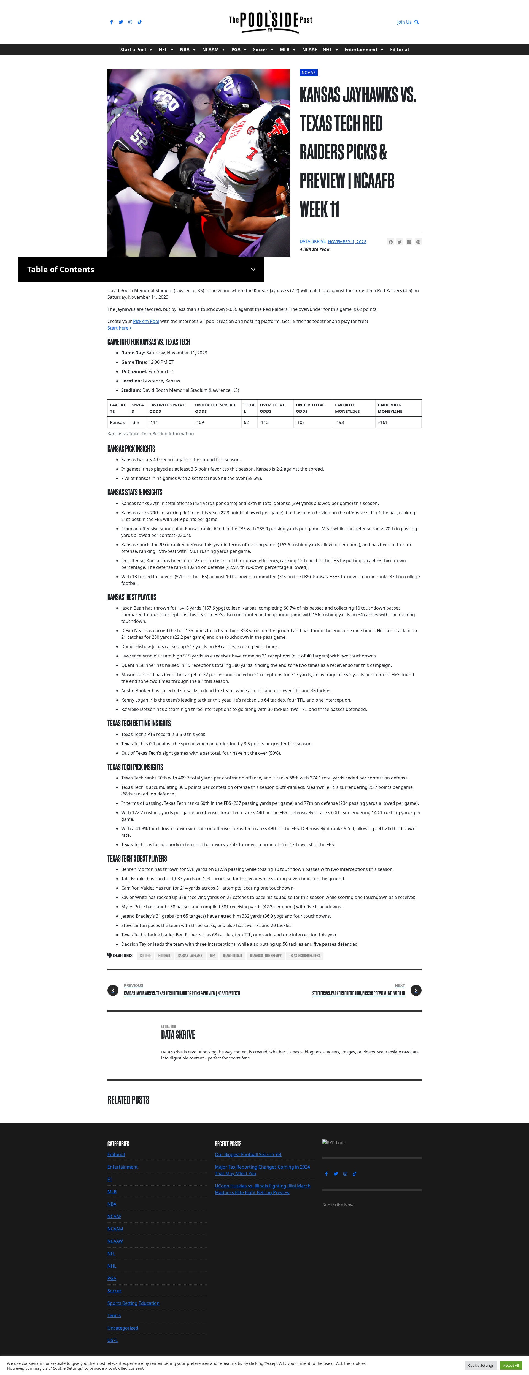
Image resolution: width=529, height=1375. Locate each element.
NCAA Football (232, 955)
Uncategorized (122, 1328)
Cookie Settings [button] (481, 1365)
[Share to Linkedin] (409, 241)
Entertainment (361, 50)
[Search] (417, 22)
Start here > (119, 328)
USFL (112, 1340)
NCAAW (115, 1241)
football (164, 955)
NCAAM (210, 50)
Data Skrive (313, 241)
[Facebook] (111, 22)
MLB (285, 50)
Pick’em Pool (146, 321)
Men (212, 955)
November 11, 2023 (347, 241)
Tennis (114, 1315)
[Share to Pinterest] (418, 241)
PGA (236, 50)
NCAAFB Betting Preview (266, 955)
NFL (163, 50)
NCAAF (309, 50)
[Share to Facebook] (390, 241)
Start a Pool (133, 50)
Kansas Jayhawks (190, 955)
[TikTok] (140, 22)
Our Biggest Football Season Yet (248, 1154)
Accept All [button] (511, 1365)
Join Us (404, 22)
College (145, 955)
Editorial (399, 50)
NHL (327, 50)
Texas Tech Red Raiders (304, 955)
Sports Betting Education (133, 1303)
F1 (109, 1179)
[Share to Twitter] (399, 241)
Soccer (260, 50)
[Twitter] (121, 22)
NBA (185, 50)
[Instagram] (130, 22)
